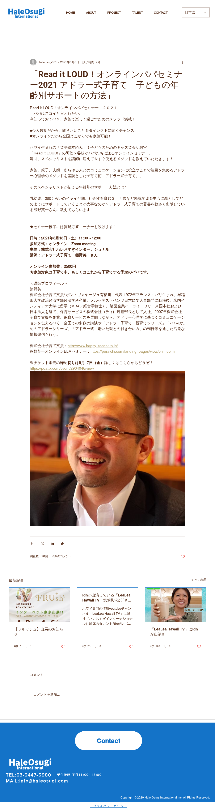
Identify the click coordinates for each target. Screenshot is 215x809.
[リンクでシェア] (63, 543)
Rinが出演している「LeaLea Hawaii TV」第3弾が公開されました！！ (107, 598)
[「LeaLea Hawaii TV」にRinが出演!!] (175, 605)
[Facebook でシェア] (32, 543)
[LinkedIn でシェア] (52, 543)
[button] (201, 33)
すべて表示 (198, 579)
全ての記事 (18, 33)
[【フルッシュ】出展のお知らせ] (39, 605)
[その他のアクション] (182, 62)
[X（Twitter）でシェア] (42, 543)
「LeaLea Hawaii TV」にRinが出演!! (174, 631)
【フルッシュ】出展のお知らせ (38, 631)
